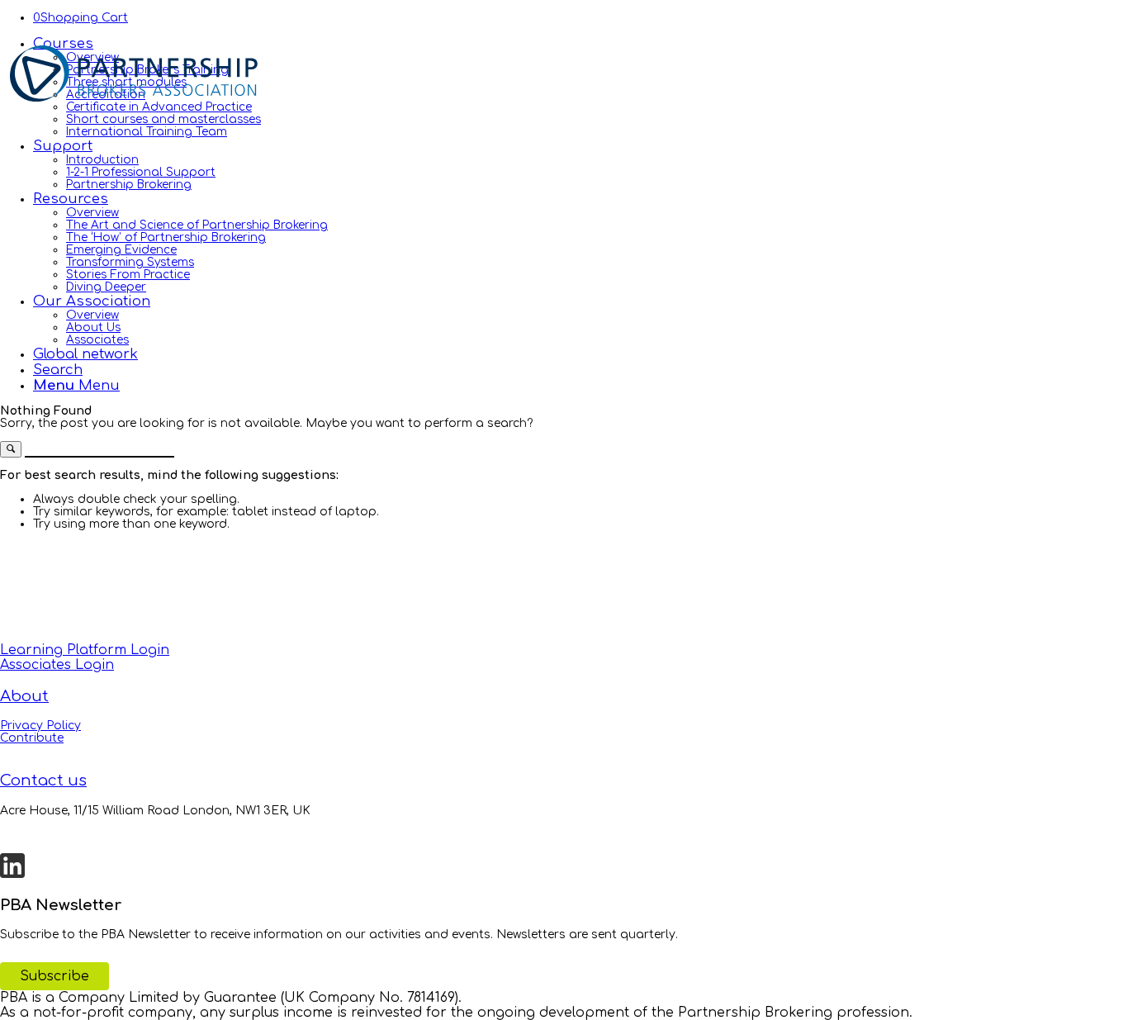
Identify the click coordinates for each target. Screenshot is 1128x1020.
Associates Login (57, 664)
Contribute (32, 738)
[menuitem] (580, 87)
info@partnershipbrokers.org (86, 835)
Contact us (43, 780)
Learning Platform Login (84, 650)
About (24, 696)
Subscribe (54, 976)
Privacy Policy (40, 725)
